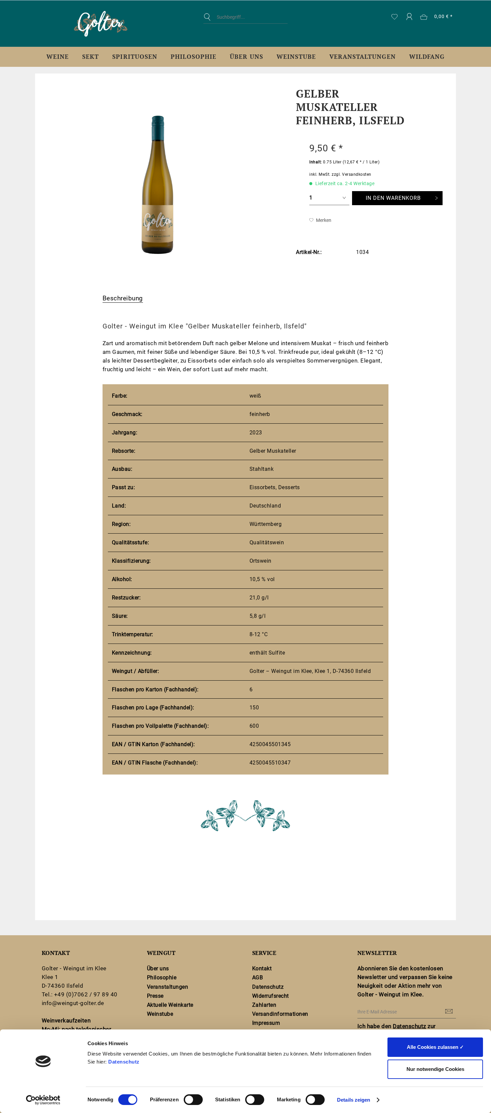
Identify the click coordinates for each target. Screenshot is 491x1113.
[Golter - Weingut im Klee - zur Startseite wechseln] (100, 23)
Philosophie (161, 977)
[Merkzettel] (394, 17)
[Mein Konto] (409, 17)
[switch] (193, 1099)
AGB (257, 977)
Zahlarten (264, 1005)
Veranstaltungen (167, 987)
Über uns (158, 968)
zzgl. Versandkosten (351, 174)
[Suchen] (208, 17)
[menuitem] (245, 22)
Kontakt (262, 968)
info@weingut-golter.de (73, 1003)
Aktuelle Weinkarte (170, 1005)
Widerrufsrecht (270, 996)
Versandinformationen (280, 1014)
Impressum (266, 1023)
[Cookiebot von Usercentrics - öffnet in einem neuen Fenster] (43, 1100)
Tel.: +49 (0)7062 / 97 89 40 (80, 994)
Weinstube (160, 1014)
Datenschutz (124, 1062)
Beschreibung (123, 298)
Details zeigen (353, 1100)
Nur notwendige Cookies (435, 1069)
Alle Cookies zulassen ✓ (435, 1047)
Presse (155, 996)
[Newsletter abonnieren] (449, 1011)
